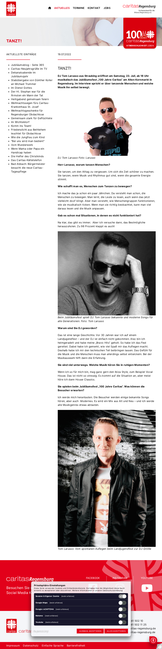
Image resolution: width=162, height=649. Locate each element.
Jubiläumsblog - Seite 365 (27, 64)
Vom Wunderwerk (22, 144)
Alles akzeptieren (116, 631)
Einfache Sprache (52, 645)
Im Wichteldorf (20, 122)
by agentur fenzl (41, 631)
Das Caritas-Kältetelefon (26, 160)
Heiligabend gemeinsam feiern (30, 99)
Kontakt (94, 8)
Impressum (13, 645)
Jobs (107, 8)
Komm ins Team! (21, 125)
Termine (78, 8)
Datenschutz (31, 645)
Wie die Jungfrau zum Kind (28, 137)
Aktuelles (62, 8)
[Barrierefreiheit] (153, 640)
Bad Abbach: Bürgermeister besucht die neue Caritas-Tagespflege (28, 167)
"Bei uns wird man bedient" (27, 141)
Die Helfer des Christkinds (27, 156)
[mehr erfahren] (67, 596)
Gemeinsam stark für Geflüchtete (31, 118)
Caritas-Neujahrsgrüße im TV (29, 68)
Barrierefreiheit (76, 645)
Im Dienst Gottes (21, 87)
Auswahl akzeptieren (90, 631)
